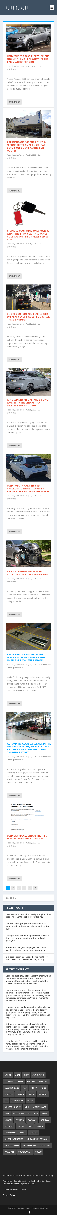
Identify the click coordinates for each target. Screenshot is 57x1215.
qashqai (45, 1120)
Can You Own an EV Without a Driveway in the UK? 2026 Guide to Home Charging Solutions (28, 1032)
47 (30, 887)
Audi (17, 1075)
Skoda (40, 1126)
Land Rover (17, 1100)
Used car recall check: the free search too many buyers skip (27, 837)
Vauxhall (9, 1151)
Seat (30, 1126)
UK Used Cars (29, 1145)
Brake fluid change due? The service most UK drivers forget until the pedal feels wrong (27, 657)
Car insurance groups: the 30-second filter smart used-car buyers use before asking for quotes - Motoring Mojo (27, 993)
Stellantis (10, 1132)
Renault (9, 1126)
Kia (6, 1100)
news (44, 1113)
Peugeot (32, 1120)
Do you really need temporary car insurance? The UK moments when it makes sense (28, 998)
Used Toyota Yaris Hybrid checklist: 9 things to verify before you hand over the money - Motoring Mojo (28, 1043)
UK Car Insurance (14, 1139)
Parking (19, 1120)
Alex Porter (19, 66)
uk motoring (12, 1145)
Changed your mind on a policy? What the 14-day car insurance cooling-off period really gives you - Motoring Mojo (28, 1010)
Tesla (23, 1132)
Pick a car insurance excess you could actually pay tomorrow (27, 573)
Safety (20, 1126)
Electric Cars (12, 1088)
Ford (43, 1088)
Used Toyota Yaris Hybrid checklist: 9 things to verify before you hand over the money (28, 488)
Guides (40, 66)
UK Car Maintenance (38, 1139)
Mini (26, 1107)
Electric (43, 1081)
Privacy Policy (9, 1195)
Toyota (33, 1132)
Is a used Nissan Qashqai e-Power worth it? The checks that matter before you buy (28, 402)
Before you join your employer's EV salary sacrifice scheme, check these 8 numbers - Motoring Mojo (26, 1026)
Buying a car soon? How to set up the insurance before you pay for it (28, 1015)
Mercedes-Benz (13, 1107)
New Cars (33, 1113)
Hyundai (42, 1094)
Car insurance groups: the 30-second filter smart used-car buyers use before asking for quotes (26, 146)
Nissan (8, 1120)
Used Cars (45, 1145)
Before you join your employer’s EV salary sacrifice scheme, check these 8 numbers (28, 316)
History (9, 1094)
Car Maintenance (44, 664)
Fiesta (34, 1088)
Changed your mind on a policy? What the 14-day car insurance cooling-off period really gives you (28, 235)
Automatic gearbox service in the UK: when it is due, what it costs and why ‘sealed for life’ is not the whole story (29, 748)
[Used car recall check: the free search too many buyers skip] (28, 818)
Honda (20, 1094)
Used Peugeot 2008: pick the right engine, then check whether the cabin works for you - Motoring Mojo (28, 978)
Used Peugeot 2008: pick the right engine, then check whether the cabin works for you (28, 59)
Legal (30, 1100)
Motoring (18, 1113)
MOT (7, 1113)
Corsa (20, 1081)
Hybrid (31, 1094)
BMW (26, 1075)
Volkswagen (24, 1151)
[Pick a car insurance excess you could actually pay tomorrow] (28, 553)
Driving (31, 1081)
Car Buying (38, 1075)
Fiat (25, 1088)
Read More (14, 102)
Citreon (9, 1081)
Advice (8, 1075)
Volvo (38, 1151)
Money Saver (39, 1107)
